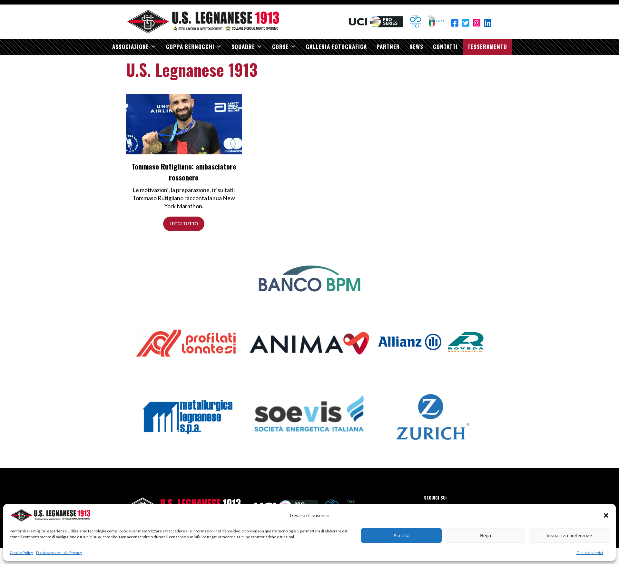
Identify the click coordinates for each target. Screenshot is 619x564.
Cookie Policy (21, 552)
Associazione (130, 47)
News (416, 47)
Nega (485, 535)
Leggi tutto (184, 223)
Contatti (445, 47)
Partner (388, 47)
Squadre (243, 47)
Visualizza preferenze (569, 535)
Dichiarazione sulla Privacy (59, 552)
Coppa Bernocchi (190, 47)
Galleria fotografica (336, 47)
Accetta (401, 535)
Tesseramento (487, 47)
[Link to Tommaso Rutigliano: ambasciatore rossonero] (184, 123)
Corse (280, 47)
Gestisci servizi (589, 552)
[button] (606, 515)
